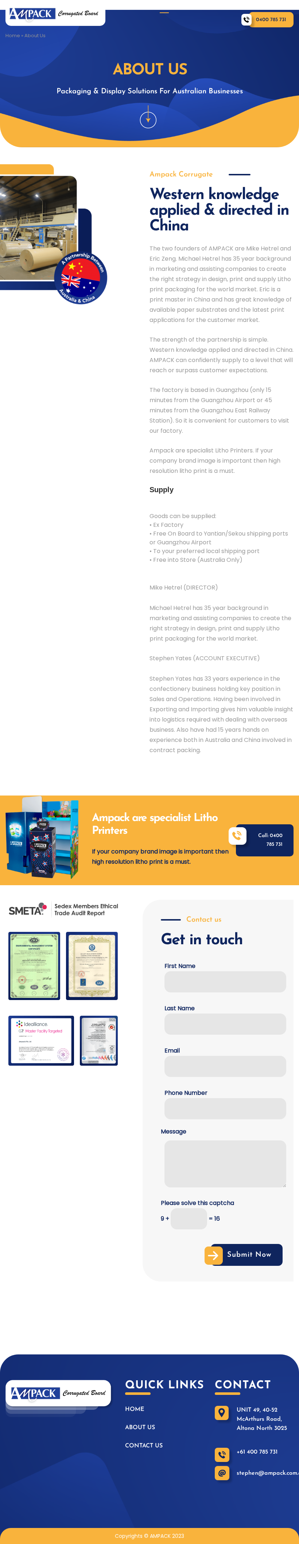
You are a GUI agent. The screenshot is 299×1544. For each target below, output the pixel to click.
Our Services (223, 6)
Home (135, 6)
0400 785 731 (271, 20)
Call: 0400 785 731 (270, 840)
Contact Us (276, 6)
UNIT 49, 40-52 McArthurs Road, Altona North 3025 (262, 1419)
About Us (174, 6)
